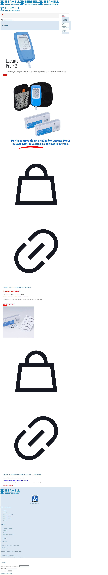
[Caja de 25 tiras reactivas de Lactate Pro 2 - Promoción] (36, 322)
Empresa (5, 510)
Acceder (9, 571)
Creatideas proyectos (20, 557)
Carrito (4, 532)
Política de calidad (7, 516)
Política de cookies (7, 518)
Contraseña (3, 568)
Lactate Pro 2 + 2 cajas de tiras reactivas (17, 287)
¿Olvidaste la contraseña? (6, 573)
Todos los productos (7, 528)
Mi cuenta (5, 530)
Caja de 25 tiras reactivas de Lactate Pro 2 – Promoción (22, 474)
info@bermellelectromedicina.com (14, 551)
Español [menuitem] (4, 536)
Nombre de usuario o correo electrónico (9, 566)
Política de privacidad (8, 514)
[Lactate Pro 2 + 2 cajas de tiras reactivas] (36, 113)
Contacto (5, 520)
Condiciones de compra (8, 534)
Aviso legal (5, 512)
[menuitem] (4, 536)
